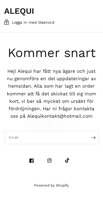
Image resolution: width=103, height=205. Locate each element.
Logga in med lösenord (33, 22)
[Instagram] (51, 160)
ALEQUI (19, 11)
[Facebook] (33, 160)
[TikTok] (69, 160)
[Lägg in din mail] (93, 137)
